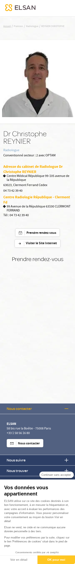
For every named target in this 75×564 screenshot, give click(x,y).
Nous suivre (16, 460)
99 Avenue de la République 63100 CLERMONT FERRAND (39, 209)
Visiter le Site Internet (41, 243)
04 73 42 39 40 (12, 191)
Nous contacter (19, 408)
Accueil (7, 26)
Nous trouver (17, 470)
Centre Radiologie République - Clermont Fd (36, 200)
